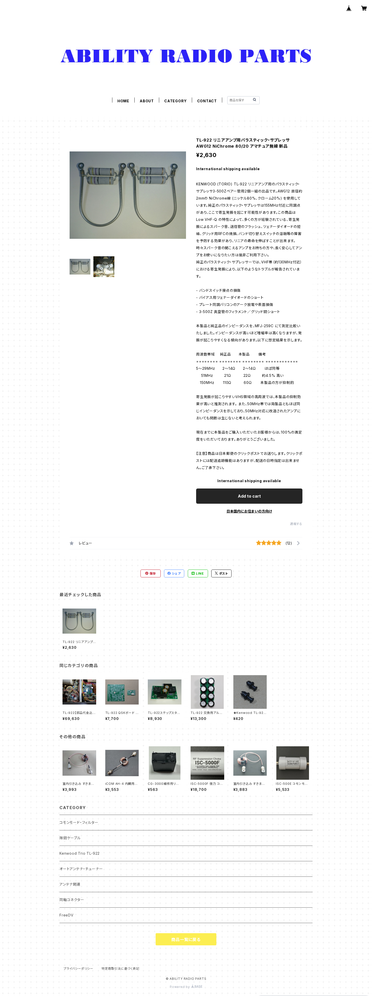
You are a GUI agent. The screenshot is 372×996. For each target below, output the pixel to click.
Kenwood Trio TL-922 (79, 853)
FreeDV (66, 915)
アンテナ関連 (69, 884)
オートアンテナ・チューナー (81, 869)
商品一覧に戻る (186, 939)
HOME (123, 101)
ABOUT (147, 101)
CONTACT (207, 101)
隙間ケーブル (70, 838)
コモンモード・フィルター (78, 822)
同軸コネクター (71, 899)
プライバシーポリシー (78, 968)
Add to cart (249, 496)
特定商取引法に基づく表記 (120, 968)
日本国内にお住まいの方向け (249, 511)
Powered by (180, 987)
